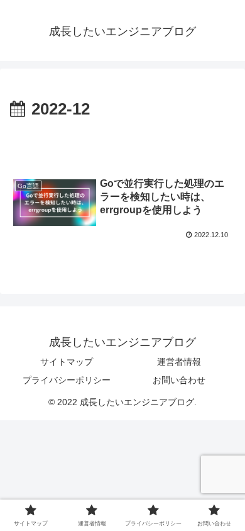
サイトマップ (66, 362)
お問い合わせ (179, 380)
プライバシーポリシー (67, 380)
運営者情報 (179, 362)
